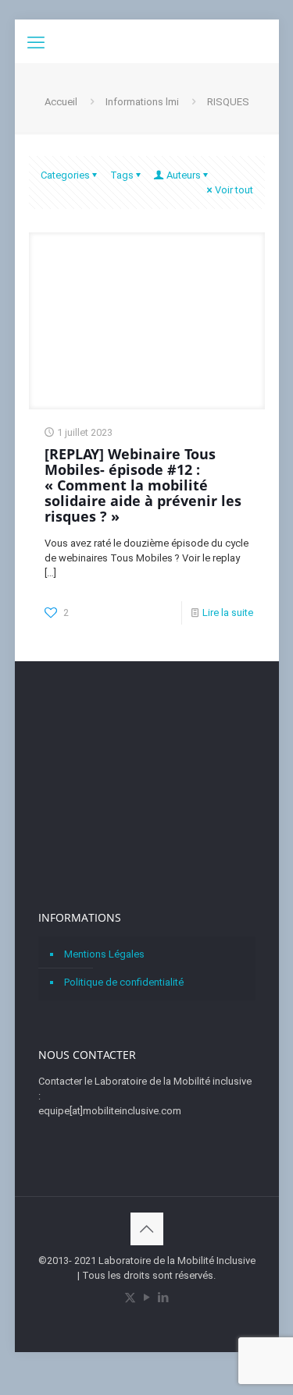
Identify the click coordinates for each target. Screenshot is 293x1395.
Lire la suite (227, 612)
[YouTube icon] (146, 1298)
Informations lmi (142, 102)
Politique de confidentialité (124, 982)
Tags (122, 175)
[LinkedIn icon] (163, 1298)
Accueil (61, 102)
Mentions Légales (104, 954)
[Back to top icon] (146, 1229)
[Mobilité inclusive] (147, 38)
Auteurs (183, 175)
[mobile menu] (36, 43)
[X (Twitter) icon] (130, 1298)
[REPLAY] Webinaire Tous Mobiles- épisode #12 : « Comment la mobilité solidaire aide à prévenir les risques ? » (143, 485)
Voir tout (234, 190)
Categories (65, 175)
